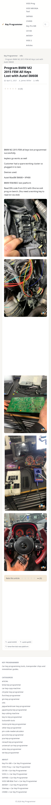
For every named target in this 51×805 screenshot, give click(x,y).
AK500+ (29, 35)
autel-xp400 (26, 642)
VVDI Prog (30, 3)
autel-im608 (12, 642)
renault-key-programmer (12, 742)
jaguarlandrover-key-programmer (16, 706)
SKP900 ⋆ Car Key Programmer (15, 777)
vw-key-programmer (10, 752)
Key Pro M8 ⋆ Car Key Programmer (16, 763)
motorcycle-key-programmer (14, 724)
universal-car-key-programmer (15, 745)
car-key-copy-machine (11, 688)
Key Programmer (13, 24)
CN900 (29, 21)
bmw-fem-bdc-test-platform (18, 646)
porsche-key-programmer (13, 735)
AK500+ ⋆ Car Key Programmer (15, 785)
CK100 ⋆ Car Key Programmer (14, 770)
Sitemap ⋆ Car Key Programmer (15, 788)
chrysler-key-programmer (13, 692)
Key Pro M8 (31, 26)
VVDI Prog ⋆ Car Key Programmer (16, 767)
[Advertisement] (25, 119)
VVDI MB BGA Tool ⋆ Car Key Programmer (19, 781)
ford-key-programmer (11, 695)
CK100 (29, 31)
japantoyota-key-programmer (14, 710)
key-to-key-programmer (12, 717)
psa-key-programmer (11, 738)
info (21, 56)
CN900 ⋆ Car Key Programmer (14, 792)
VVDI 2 (29, 40)
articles (5, 681)
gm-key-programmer (11, 699)
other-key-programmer (11, 728)
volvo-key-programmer (11, 749)
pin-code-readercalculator (13, 731)
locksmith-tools (8, 720)
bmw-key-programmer (11, 685)
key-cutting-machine (10, 713)
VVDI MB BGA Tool (32, 10)
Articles (29, 45)
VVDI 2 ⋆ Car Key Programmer (14, 774)
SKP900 (29, 16)
